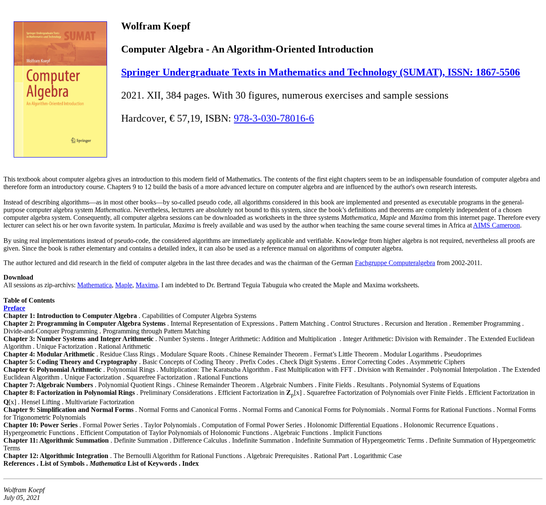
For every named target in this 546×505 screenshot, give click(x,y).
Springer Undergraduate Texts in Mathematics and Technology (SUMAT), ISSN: (298, 72)
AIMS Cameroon (496, 225)
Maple (123, 285)
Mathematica (94, 285)
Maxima (147, 285)
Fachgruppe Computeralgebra (395, 262)
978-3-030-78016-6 (274, 118)
